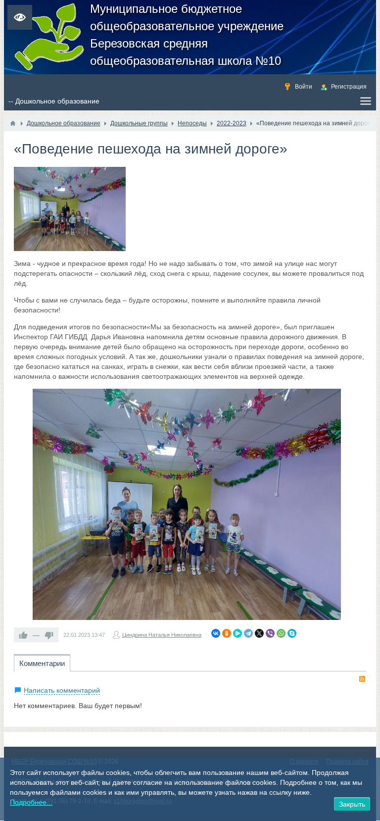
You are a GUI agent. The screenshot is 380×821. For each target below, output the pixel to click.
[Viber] (270, 633)
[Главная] (13, 123)
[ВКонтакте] (215, 633)
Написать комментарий (62, 690)
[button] (351, 398)
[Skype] (291, 633)
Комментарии (42, 663)
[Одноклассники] (226, 633)
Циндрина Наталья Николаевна (161, 635)
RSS (362, 678)
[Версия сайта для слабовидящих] (19, 17)
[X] (259, 633)
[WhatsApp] (281, 633)
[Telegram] (248, 633)
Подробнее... (31, 802)
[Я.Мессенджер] (237, 633)
